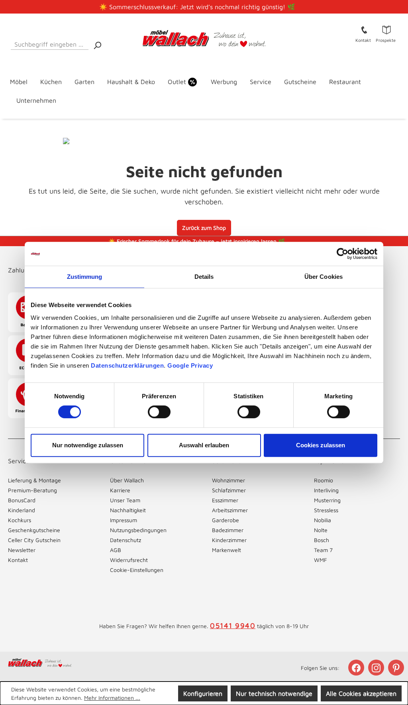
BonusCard (21, 500)
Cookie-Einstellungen (136, 569)
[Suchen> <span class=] (97, 45)
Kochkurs (19, 520)
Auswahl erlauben (204, 445)
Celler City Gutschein (34, 540)
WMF (320, 559)
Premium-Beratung (32, 490)
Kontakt (18, 559)
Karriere (120, 490)
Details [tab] (204, 276)
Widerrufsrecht (129, 559)
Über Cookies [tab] (323, 276)
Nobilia (322, 520)
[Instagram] (377, 668)
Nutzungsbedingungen (138, 530)
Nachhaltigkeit (128, 510)
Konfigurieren (202, 693)
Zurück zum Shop (204, 227)
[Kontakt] (364, 29)
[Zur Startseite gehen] (204, 39)
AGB (115, 549)
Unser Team (125, 500)
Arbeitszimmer (230, 510)
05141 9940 (232, 625)
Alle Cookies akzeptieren (361, 693)
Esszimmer (225, 500)
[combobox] (49, 43)
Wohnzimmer (228, 480)
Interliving (326, 490)
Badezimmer (227, 530)
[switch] (159, 411)
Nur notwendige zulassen (87, 445)
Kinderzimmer (229, 540)
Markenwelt (226, 549)
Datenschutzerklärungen (127, 365)
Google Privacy (190, 365)
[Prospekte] (386, 29)
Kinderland (21, 510)
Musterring (327, 500)
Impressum (123, 520)
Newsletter (21, 549)
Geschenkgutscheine (34, 530)
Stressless (326, 510)
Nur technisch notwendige (274, 693)
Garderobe (225, 520)
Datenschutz (125, 540)
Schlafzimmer (229, 490)
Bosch (321, 540)
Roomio (323, 480)
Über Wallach (127, 480)
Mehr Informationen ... (112, 697)
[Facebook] (357, 668)
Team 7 (323, 549)
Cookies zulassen (320, 445)
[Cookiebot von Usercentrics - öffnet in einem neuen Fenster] (342, 254)
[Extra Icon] (397, 668)
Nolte (321, 530)
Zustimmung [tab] (84, 276)
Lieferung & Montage (34, 480)
